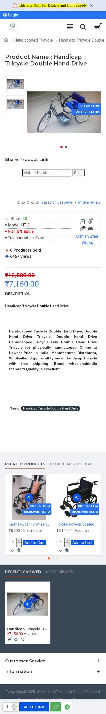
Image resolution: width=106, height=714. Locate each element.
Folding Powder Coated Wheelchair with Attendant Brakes (78, 524)
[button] (61, 147)
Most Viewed (60, 572)
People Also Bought (72, 464)
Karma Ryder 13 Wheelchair (30, 524)
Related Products (25, 464)
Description (18, 294)
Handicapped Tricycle (33, 40)
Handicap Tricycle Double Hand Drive (50, 408)
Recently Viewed (23, 572)
